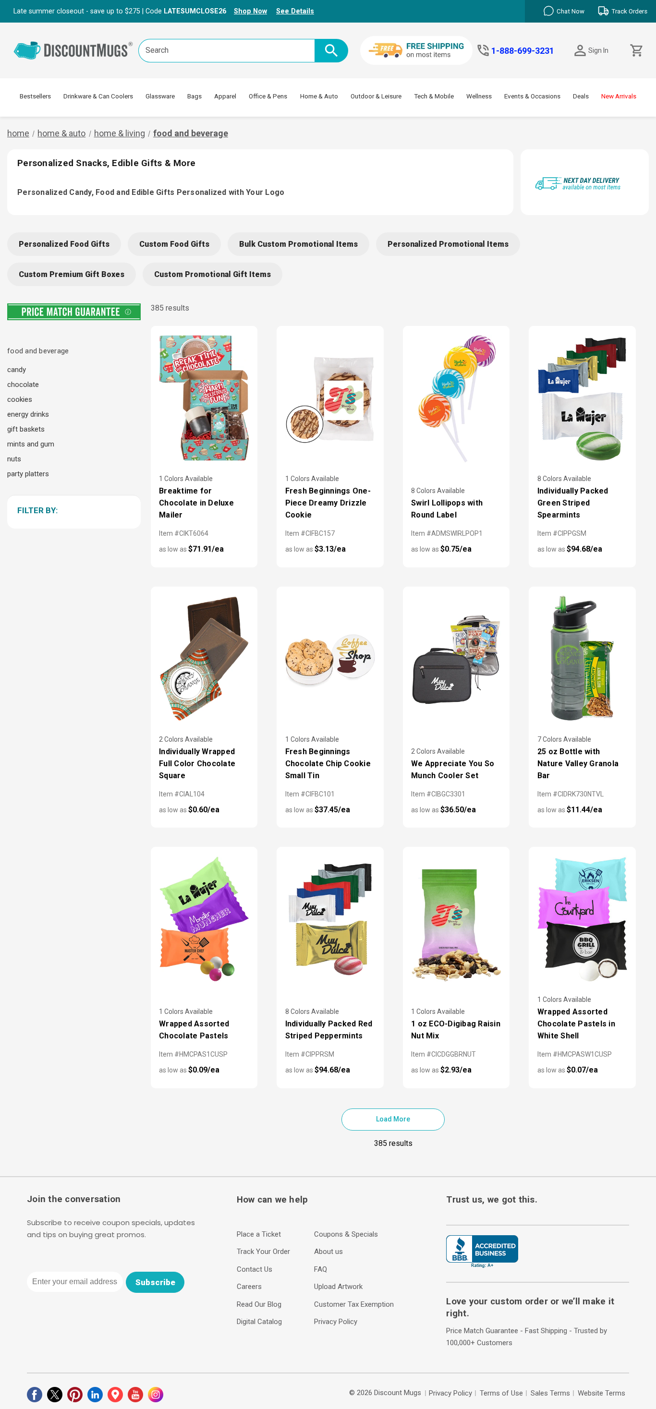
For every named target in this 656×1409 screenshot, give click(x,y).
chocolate (23, 384)
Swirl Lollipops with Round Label (447, 508)
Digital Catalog (259, 1321)
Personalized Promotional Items (448, 244)
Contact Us (254, 1269)
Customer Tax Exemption (354, 1304)
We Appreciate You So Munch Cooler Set (452, 769)
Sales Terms (550, 1393)
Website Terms (601, 1393)
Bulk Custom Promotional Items (298, 244)
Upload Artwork (338, 1286)
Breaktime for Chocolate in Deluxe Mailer (196, 502)
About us (328, 1251)
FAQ (320, 1269)
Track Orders (629, 11)
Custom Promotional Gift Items (212, 274)
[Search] (331, 50)
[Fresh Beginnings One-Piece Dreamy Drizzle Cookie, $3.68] (330, 398)
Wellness (479, 96)
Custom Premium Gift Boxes (71, 274)
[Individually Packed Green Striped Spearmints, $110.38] (582, 398)
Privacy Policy (335, 1321)
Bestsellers (35, 96)
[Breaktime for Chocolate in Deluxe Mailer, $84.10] (204, 398)
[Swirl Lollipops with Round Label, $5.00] (456, 398)
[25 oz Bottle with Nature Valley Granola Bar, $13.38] (582, 659)
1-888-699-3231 (522, 51)
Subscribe (155, 1282)
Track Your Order (263, 1251)
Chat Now (570, 11)
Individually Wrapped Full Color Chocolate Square (197, 763)
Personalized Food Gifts (64, 244)
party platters (28, 474)
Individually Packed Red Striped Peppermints (329, 1029)
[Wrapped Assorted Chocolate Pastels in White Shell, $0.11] (582, 919)
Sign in (598, 50)
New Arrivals (618, 96)
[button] (72, 510)
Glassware (160, 96)
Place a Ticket (259, 1234)
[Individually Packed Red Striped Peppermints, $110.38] (330, 919)
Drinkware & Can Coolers (98, 96)
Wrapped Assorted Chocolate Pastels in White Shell (576, 1023)
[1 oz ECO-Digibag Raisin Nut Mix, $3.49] (456, 919)
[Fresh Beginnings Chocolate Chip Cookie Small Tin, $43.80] (330, 659)
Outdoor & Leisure (376, 96)
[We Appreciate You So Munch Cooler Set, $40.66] (456, 659)
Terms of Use (501, 1393)
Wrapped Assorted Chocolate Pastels (194, 1029)
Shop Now (250, 11)
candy (16, 369)
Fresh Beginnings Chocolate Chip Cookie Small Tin (328, 763)
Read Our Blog (259, 1304)
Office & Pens (268, 96)
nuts (14, 459)
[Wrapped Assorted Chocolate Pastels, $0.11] (204, 919)
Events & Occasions (532, 96)
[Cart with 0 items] (636, 51)
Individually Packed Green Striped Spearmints (572, 502)
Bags (194, 96)
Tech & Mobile (434, 96)
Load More (393, 1119)
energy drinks (28, 414)
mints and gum (30, 444)
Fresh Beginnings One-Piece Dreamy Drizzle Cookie (328, 502)
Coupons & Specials (346, 1234)
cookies (19, 399)
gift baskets (26, 429)
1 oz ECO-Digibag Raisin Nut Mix (455, 1029)
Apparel (225, 96)
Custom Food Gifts (174, 244)
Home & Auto (319, 96)
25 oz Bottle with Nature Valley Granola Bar (578, 763)
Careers (249, 1286)
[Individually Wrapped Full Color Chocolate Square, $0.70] (204, 659)
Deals (581, 96)
